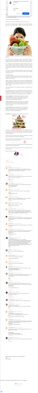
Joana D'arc (10, 249)
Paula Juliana (10, 319)
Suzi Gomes (10, 282)
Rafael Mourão (10, 273)
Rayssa (9, 189)
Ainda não (18, 13)
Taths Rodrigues (11, 299)
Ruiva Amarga (10, 295)
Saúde (11, 161)
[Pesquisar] (31, 3)
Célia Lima (10, 237)
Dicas (9, 161)
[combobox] (15, 10)
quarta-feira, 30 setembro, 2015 (17, 167)
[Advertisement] (19, 368)
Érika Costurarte (11, 179)
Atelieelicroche (10, 266)
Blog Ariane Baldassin (11, 255)
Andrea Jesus (10, 337)
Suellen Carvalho (11, 229)
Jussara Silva (10, 216)
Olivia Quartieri (10, 311)
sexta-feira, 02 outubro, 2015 (18, 327)
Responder (10, 181)
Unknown (10, 196)
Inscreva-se (26, 13)
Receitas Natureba (11, 327)
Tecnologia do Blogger (20, 383)
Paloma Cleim (10, 223)
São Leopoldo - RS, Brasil (10, 162)
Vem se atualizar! (11, 183)
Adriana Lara (10, 167)
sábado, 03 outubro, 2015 (16, 337)
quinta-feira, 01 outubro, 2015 (16, 237)
